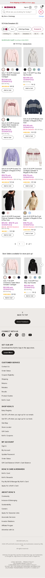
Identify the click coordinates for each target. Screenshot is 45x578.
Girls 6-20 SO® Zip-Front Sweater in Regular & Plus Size (32, 218)
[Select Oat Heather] (25, 213)
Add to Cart (7, 90)
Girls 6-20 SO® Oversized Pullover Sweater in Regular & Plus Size (12, 218)
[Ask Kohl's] (41, 12)
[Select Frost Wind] (38, 69)
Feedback (43, 289)
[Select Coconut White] (12, 69)
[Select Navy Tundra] (17, 69)
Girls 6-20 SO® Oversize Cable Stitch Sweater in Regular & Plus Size (10, 125)
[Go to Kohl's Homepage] (10, 7)
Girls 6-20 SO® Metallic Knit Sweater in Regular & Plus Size (33, 120)
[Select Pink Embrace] (8, 213)
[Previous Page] (15, 244)
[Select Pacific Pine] (8, 119)
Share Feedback (22, 322)
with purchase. (22, 2)
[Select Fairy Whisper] (3, 69)
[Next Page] (26, 244)
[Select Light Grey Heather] (29, 69)
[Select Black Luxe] (25, 69)
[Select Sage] (34, 69)
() (13, 86)
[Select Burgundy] (8, 69)
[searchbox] (19, 12)
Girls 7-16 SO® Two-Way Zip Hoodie (32, 74)
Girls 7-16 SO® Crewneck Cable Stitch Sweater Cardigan (11, 75)
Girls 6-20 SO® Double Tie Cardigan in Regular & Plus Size (11, 170)
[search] (4, 12)
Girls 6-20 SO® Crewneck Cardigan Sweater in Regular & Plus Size (32, 170)
